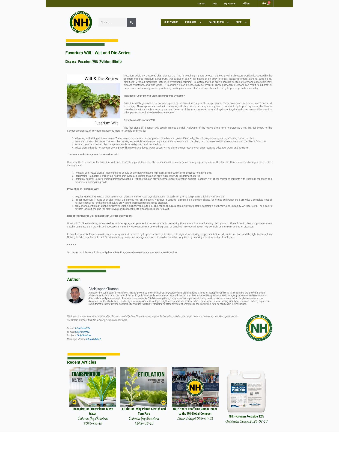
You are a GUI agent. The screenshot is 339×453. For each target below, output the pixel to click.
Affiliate (246, 3)
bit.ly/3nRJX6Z (82, 331)
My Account (230, 3)
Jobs (214, 3)
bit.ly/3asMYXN (82, 328)
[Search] (131, 22)
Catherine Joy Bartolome (93, 418)
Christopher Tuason (237, 421)
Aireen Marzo (186, 418)
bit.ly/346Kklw (84, 335)
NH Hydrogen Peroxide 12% (246, 416)
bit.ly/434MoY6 (93, 339)
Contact (201, 3)
